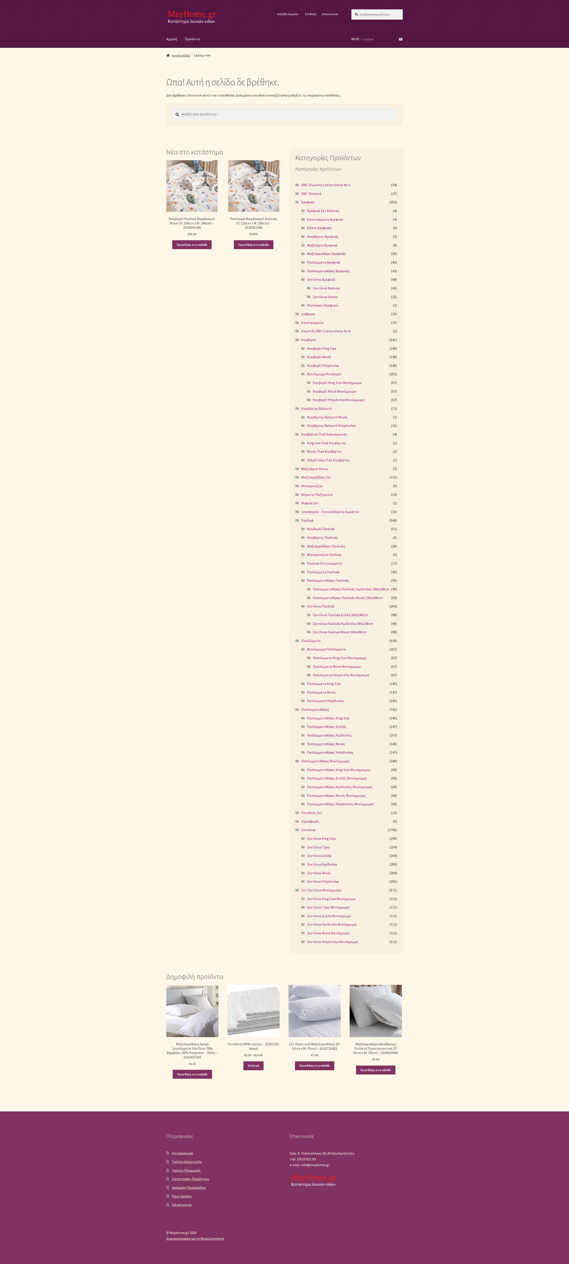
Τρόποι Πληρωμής (186, 1170)
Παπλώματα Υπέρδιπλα (325, 701)
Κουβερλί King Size (321, 348)
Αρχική (171, 39)
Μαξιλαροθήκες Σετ (316, 477)
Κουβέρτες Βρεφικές (323, 236)
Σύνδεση (310, 14)
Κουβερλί (308, 339)
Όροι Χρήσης (182, 1196)
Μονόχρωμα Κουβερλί (324, 374)
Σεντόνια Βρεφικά (321, 279)
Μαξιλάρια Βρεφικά (322, 245)
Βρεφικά (307, 202)
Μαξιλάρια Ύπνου (314, 468)
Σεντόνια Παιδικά (320, 606)
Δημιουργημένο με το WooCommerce (195, 1238)
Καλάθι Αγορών (288, 14)
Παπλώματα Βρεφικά (323, 262)
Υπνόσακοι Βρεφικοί (322, 305)
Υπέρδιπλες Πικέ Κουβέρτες (328, 460)
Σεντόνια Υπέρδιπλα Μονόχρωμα (332, 941)
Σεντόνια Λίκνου (325, 297)
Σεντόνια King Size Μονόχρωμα (331, 899)
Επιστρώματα (312, 322)
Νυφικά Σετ (310, 503)
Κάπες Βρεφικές (319, 228)
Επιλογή (253, 1066)
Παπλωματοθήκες (315, 709)
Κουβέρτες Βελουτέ (316, 408)
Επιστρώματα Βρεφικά (325, 219)
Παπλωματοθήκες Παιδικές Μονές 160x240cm (348, 598)
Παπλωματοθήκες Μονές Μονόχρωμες (336, 795)
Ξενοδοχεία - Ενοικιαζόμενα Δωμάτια (330, 511)
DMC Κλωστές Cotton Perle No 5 (326, 185)
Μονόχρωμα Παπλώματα (326, 649)
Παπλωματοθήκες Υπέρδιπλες (330, 752)
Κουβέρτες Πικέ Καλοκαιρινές (324, 434)
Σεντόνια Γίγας (318, 847)
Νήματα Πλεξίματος (317, 494)
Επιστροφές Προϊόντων (190, 1179)
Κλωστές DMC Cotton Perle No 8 (326, 331)
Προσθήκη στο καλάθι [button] (192, 245)
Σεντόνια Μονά (318, 873)
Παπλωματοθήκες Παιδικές (328, 580)
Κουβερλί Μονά (319, 357)
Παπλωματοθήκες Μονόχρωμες (325, 761)
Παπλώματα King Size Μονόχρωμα (339, 658)
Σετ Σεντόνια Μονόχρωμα (321, 890)
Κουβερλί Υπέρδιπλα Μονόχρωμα (338, 400)
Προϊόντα (192, 39)
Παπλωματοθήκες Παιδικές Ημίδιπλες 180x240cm (351, 589)
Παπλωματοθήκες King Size (328, 718)
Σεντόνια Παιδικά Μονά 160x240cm (340, 632)
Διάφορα (308, 314)
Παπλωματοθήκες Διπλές (326, 726)
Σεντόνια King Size (321, 838)
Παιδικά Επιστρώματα (324, 563)
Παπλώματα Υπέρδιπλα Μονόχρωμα (341, 675)
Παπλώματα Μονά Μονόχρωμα (337, 666)
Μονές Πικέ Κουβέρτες (324, 451)
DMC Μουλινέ (311, 193)
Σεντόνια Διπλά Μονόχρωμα (329, 916)
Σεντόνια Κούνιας (326, 288)
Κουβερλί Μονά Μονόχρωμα (334, 391)
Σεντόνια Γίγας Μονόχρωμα (328, 907)
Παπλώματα (311, 640)
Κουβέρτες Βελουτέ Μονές (327, 417)
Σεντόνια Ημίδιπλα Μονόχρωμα (332, 924)
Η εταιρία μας (182, 1153)
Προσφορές (310, 821)
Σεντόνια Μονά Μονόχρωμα (328, 933)
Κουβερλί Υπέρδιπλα (323, 365)
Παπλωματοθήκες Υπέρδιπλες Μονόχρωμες (340, 804)
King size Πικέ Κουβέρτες (326, 443)
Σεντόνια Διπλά (319, 855)
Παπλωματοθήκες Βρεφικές (328, 271)
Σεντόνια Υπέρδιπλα (323, 881)
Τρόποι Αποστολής (187, 1161)
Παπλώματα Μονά (321, 692)
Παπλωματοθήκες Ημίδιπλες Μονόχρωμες (340, 787)
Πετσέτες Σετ (311, 812)
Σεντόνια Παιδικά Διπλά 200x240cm (340, 615)
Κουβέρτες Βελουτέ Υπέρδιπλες (331, 425)
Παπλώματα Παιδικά (323, 572)
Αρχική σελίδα (181, 55)
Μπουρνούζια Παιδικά (324, 554)
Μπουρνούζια (311, 486)
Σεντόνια (308, 830)
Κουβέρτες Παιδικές (322, 537)
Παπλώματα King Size (324, 683)
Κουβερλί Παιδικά (321, 529)
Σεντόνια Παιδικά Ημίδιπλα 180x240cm (343, 623)
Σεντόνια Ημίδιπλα (322, 864)
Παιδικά (307, 520)
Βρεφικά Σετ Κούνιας (323, 210)
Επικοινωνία (330, 14)
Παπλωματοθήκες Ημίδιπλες (329, 735)
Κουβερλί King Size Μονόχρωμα (337, 382)
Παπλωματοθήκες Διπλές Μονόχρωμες (337, 778)
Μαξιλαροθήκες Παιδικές (326, 546)
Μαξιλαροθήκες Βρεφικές (326, 253)
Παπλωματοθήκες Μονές (326, 744)
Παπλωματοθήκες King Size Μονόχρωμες (338, 769)
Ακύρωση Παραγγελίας (189, 1187)
